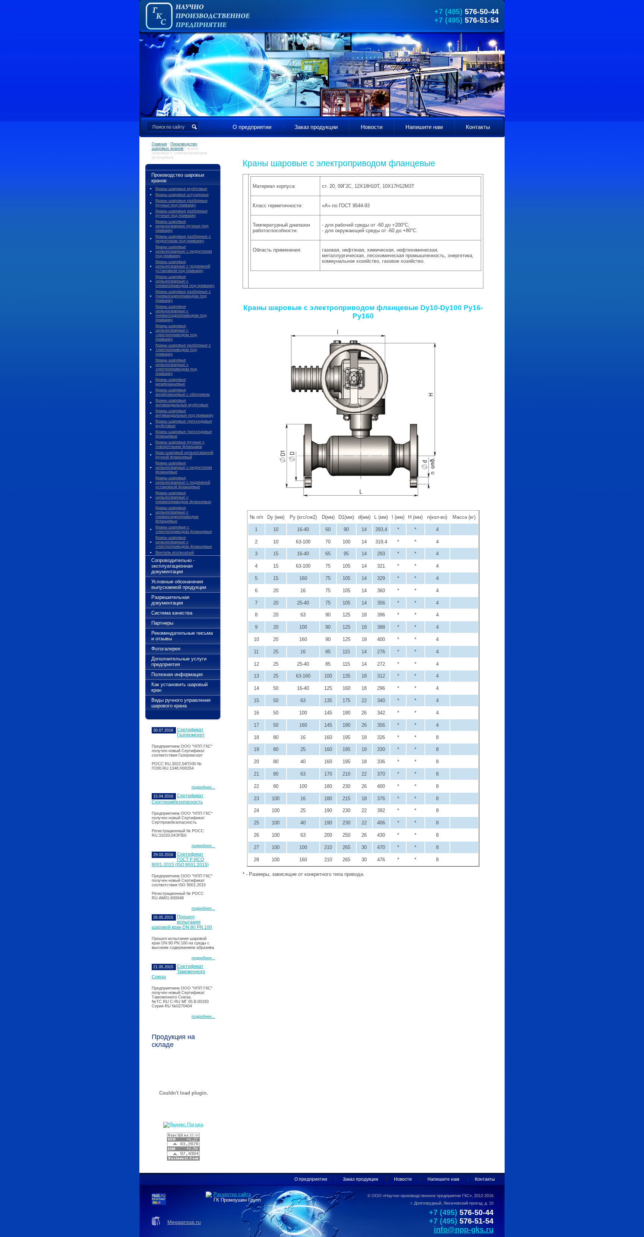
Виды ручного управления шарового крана (181, 703)
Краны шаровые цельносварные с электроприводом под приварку (176, 332)
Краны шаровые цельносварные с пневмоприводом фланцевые (183, 497)
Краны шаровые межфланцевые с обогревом (182, 392)
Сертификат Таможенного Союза (178, 971)
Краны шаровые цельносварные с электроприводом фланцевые (183, 542)
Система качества (171, 613)
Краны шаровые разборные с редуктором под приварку (183, 238)
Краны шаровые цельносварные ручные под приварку (181, 226)
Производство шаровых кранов (174, 146)
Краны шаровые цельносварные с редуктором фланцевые (183, 467)
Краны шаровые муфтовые (181, 188)
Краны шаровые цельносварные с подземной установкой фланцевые (182, 482)
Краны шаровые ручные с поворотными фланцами (180, 444)
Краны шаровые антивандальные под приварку (184, 412)
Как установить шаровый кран (179, 687)
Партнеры (162, 623)
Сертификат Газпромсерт (191, 732)
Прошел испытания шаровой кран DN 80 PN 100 (182, 922)
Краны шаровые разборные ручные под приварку (181, 202)
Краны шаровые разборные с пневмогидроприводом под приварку (183, 296)
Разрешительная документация (170, 600)
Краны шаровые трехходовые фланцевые (183, 433)
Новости (371, 127)
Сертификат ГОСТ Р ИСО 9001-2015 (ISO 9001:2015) (180, 859)
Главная (159, 144)
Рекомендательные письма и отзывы (182, 635)
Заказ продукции (316, 127)
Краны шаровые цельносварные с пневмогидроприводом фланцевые (177, 514)
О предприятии (252, 127)
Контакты (478, 127)
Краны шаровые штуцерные (182, 194)
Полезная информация (177, 674)
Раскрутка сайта (232, 1194)
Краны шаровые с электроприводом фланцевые (183, 529)
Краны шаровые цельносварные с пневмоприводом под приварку (185, 281)
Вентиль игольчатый (174, 552)
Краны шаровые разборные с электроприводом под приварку (183, 349)
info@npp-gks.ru (463, 1229)
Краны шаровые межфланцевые (170, 381)
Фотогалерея (165, 648)
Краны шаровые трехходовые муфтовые (183, 423)
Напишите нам (424, 127)
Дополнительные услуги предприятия (178, 661)
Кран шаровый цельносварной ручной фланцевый (184, 454)
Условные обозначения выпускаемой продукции (178, 584)
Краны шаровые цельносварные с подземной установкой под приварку (182, 266)
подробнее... (203, 787)
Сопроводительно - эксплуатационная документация (173, 566)
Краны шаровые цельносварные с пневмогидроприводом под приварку (180, 313)
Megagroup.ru (184, 1222)
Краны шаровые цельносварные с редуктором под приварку (183, 251)
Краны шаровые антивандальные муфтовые (181, 402)
